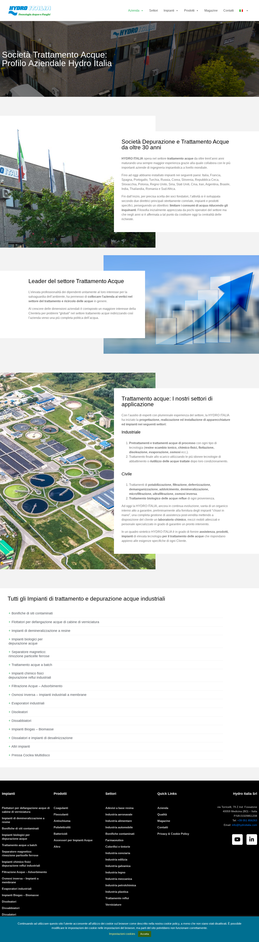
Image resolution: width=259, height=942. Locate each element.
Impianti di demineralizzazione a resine (41, 631)
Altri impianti (20, 746)
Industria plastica (116, 891)
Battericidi (60, 833)
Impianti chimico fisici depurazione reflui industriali (30, 675)
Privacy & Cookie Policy (173, 833)
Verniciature (113, 904)
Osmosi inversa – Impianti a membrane (20, 880)
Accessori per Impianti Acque (73, 840)
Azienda (133, 10)
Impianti (169, 10)
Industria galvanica (117, 866)
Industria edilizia (116, 859)
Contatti (228, 10)
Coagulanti (61, 808)
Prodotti (189, 10)
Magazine (211, 10)
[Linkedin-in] (251, 839)
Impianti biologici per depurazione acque (26, 641)
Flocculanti (61, 814)
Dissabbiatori (21, 721)
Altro (57, 846)
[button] (141, 10)
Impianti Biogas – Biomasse (33, 729)
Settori (153, 10)
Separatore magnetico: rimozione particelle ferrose (29, 654)
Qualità (162, 814)
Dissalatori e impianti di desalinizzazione (42, 738)
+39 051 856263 (247, 820)
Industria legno (115, 872)
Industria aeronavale (118, 814)
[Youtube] (237, 839)
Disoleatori (20, 712)
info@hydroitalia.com (244, 824)
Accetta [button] (144, 934)
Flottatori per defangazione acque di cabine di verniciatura (55, 622)
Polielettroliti (62, 827)
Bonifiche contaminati (119, 833)
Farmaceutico (114, 840)
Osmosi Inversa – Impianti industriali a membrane (49, 695)
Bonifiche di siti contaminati (32, 613)
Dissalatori (9, 914)
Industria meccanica (118, 878)
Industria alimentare (118, 820)
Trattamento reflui (117, 898)
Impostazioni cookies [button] (122, 933)
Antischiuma (62, 820)
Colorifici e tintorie (117, 846)
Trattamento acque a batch (32, 665)
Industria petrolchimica (120, 885)
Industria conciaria (117, 853)
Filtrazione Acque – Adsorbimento (37, 686)
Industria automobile (119, 827)
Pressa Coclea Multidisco (31, 755)
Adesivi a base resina (119, 808)
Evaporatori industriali (28, 703)
